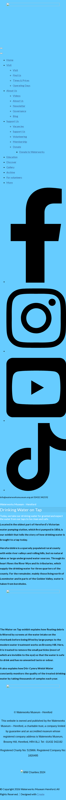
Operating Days (21, 85)
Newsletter (19, 105)
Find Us (17, 75)
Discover (11, 162)
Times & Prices (21, 80)
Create (40, 794)
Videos (17, 95)
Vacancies (18, 126)
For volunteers (14, 177)
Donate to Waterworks (32, 151)
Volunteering (20, 136)
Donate (17, 146)
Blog (15, 116)
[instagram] (36, 351)
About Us (11, 90)
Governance (19, 111)
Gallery (10, 167)
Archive (10, 172)
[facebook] (36, 281)
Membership (20, 141)
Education (11, 156)
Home (9, 59)
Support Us (12, 121)
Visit (9, 65)
